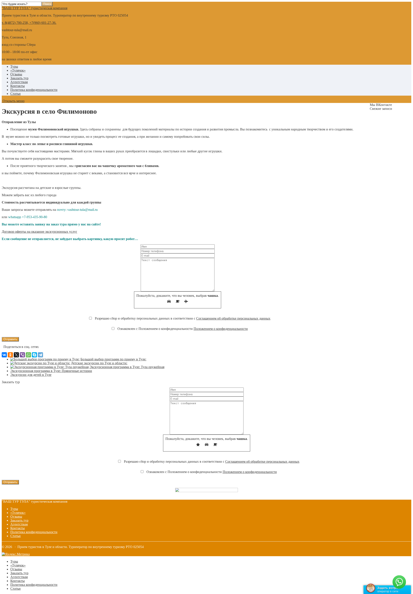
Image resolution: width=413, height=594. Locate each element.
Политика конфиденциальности (33, 90)
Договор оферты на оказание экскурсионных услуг (39, 231)
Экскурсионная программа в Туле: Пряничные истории (51, 371)
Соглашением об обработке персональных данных (233, 318)
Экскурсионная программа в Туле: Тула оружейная (126, 367)
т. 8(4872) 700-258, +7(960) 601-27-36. (29, 22)
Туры (14, 66)
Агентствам (19, 82)
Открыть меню (13, 101)
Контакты (17, 86)
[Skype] (34, 354)
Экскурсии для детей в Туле (30, 375)
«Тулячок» (18, 70)
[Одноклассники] (10, 354)
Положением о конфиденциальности (221, 329)
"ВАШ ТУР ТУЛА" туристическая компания (34, 8)
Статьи (15, 93)
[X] (16, 354)
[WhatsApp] (28, 354)
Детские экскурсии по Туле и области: (99, 363)
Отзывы (16, 74)
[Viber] (22, 354)
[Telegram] (40, 354)
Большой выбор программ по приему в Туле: (113, 359)
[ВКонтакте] (4, 354)
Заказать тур (19, 78)
